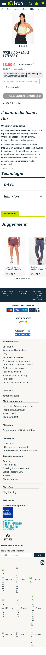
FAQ (5, 354)
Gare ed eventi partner (14, 505)
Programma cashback (14, 410)
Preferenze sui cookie (14, 368)
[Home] (2, 9)
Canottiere (24, 9)
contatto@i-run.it (11, 395)
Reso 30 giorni (23, 293)
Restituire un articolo (13, 357)
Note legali (8, 379)
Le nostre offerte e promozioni (18, 406)
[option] (23, 28)
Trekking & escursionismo (16, 468)
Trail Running (9, 464)
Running (7, 461)
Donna (9, 9)
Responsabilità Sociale (14, 350)
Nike (32, 9)
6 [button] (30, 281)
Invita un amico (10, 413)
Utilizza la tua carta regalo (16, 447)
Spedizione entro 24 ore (7, 294)
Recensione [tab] (10, 213)
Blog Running (9, 492)
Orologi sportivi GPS (13, 472)
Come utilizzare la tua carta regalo (20, 450)
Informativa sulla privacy (15, 375)
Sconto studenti (10, 417)
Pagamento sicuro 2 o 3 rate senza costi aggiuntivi (38, 296)
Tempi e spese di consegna (16, 361)
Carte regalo (9, 443)
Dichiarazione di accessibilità (17, 382)
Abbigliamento (16, 9)
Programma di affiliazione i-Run (19, 430)
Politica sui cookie (12, 371)
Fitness (6, 475)
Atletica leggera (10, 479)
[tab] (23, 185)
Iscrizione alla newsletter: (12, 551)
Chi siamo (8, 346)
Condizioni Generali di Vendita (18, 364)
